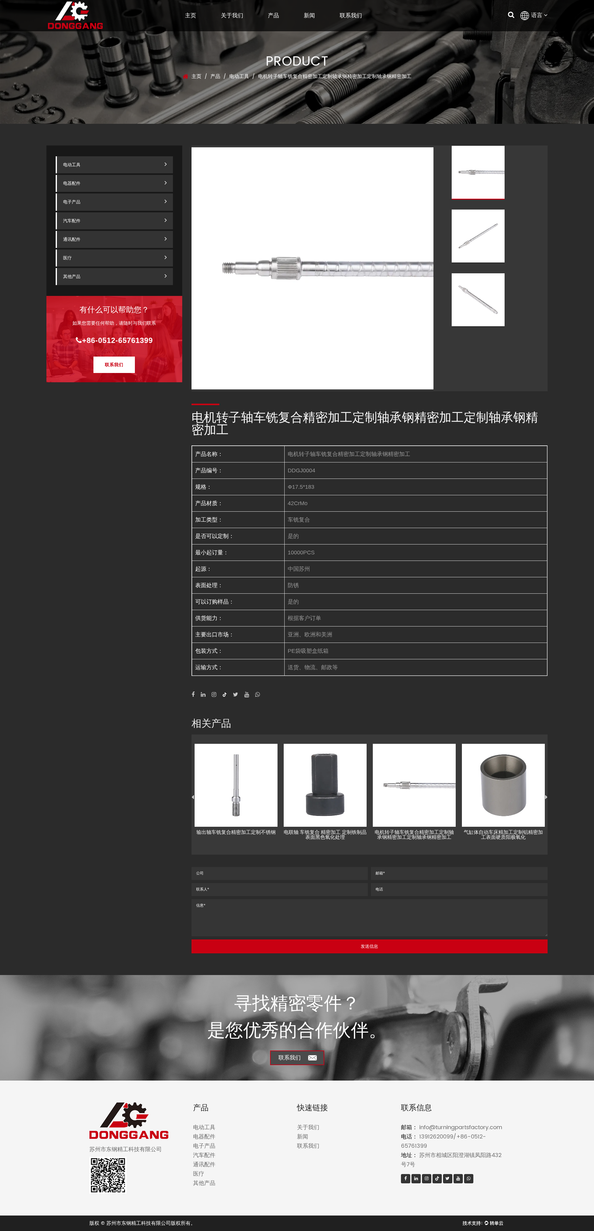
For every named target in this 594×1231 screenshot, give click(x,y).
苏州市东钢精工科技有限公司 (138, 1223)
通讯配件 (71, 239)
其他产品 (71, 276)
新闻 (309, 15)
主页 (190, 15)
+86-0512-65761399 (117, 340)
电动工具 (239, 76)
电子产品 (71, 202)
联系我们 (351, 15)
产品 (273, 15)
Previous (193, 797)
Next (546, 797)
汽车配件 (71, 221)
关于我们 (232, 15)
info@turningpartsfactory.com (460, 1127)
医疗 (67, 258)
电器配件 (71, 183)
